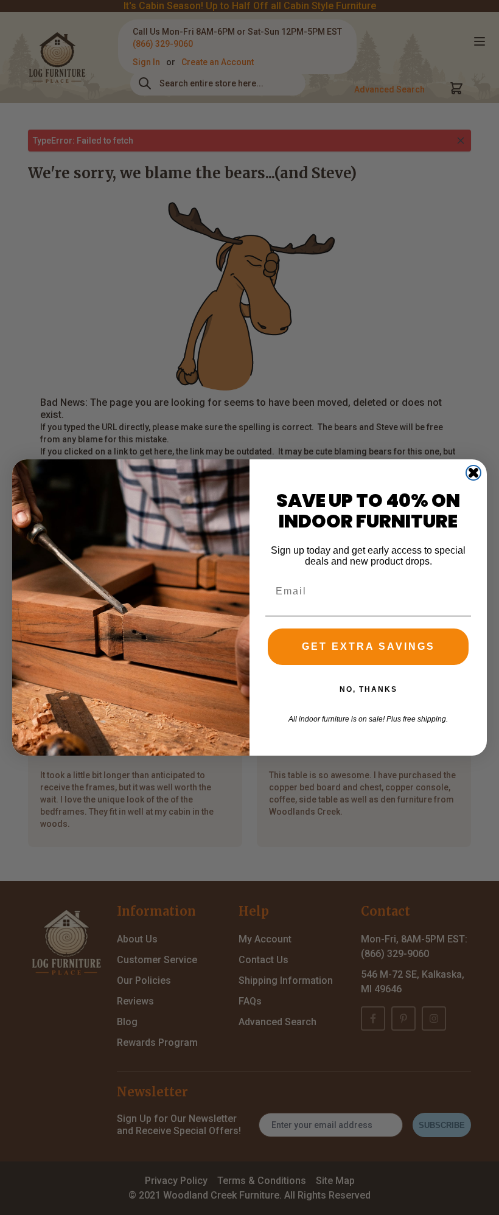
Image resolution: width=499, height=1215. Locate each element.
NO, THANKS (368, 689)
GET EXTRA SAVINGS (368, 646)
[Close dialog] (473, 472)
